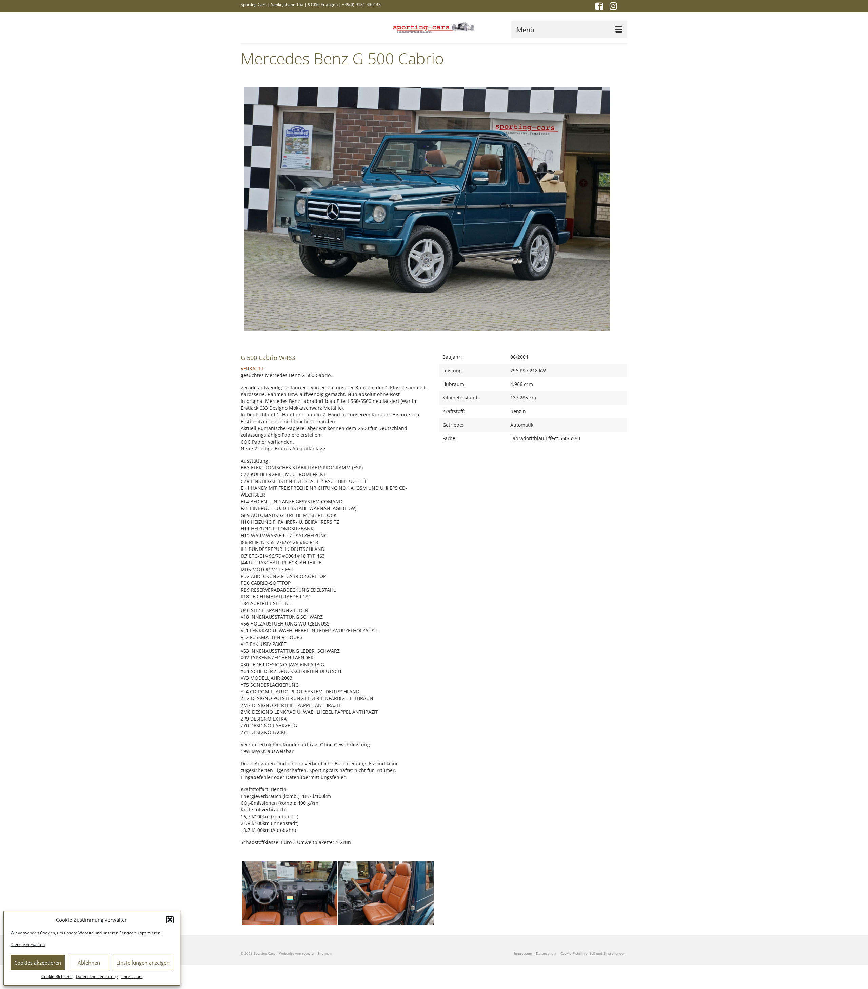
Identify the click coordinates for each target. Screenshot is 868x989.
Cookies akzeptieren (37, 962)
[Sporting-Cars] (434, 26)
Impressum (132, 976)
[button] (169, 919)
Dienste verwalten (28, 944)
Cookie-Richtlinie (57, 976)
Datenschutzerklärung (97, 976)
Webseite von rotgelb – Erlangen (305, 953)
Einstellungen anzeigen (143, 962)
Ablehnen (89, 962)
